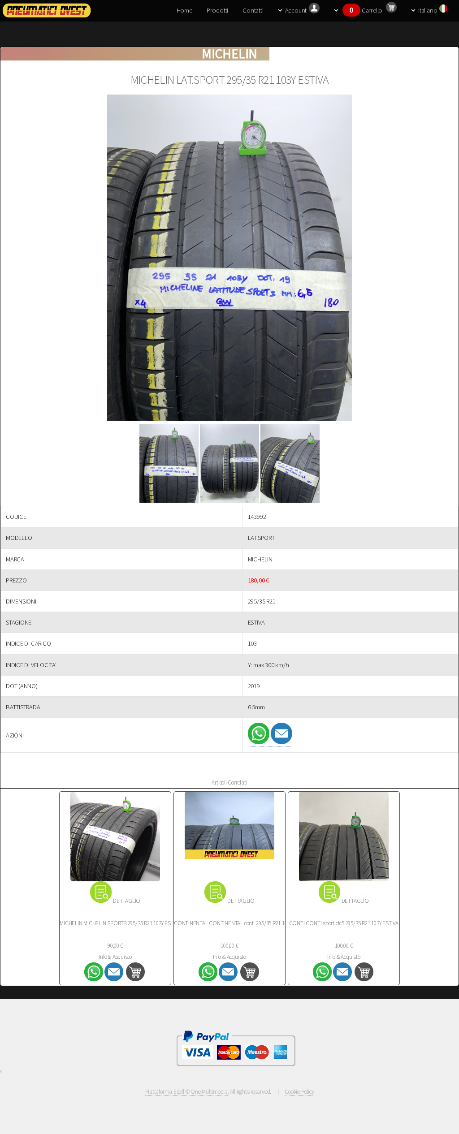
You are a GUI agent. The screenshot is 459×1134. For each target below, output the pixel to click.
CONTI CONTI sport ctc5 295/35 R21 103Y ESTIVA (343, 923)
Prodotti (217, 10)
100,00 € (229, 945)
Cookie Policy (299, 1091)
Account (296, 10)
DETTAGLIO (126, 901)
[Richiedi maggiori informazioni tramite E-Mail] (281, 742)
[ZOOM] (229, 259)
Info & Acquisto (115, 957)
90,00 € (115, 945)
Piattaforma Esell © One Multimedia (186, 1091)
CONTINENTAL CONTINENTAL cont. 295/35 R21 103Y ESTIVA (241, 923)
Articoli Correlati (229, 782)
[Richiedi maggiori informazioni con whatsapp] (259, 742)
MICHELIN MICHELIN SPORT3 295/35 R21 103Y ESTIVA (120, 923)
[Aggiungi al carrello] (135, 979)
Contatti (252, 10)
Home (184, 10)
